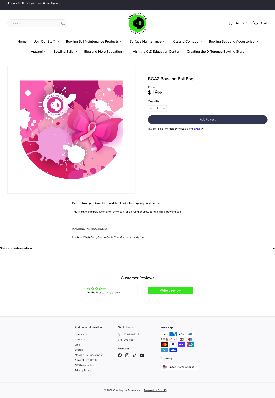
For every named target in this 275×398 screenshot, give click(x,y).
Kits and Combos (186, 41)
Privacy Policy (83, 370)
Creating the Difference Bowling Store (215, 51)
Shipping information (16, 248)
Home (22, 41)
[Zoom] (71, 129)
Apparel (37, 51)
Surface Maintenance (146, 41)
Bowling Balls (64, 51)
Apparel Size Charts (86, 360)
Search (79, 349)
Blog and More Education (103, 51)
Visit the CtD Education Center (156, 51)
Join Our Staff (45, 41)
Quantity (154, 101)
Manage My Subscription (89, 355)
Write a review (170, 290)
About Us (80, 339)
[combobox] (37, 23)
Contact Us (81, 334)
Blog (77, 344)
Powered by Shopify (155, 390)
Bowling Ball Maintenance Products (92, 41)
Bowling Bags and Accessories (232, 41)
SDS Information (84, 365)
